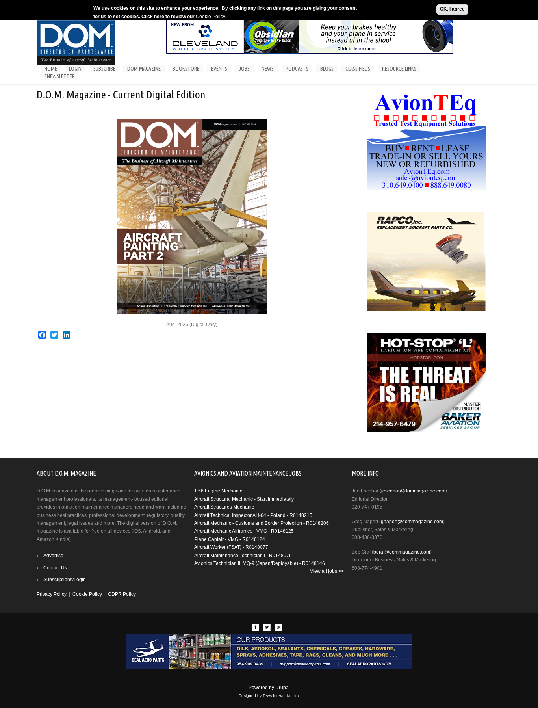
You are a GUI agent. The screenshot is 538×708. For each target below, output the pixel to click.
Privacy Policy (52, 594)
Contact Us (55, 567)
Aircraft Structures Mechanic (224, 507)
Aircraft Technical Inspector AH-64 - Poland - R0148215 (253, 515)
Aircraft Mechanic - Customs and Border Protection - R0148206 (261, 523)
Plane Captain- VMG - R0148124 (229, 539)
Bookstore (186, 68)
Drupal (282, 687)
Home (51, 68)
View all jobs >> (327, 571)
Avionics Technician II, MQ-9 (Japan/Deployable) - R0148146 (259, 563)
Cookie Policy (210, 16)
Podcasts (297, 68)
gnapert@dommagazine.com (412, 521)
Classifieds (357, 68)
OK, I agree (452, 9)
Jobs (244, 68)
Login (75, 68)
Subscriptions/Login (64, 579)
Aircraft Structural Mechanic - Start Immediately (244, 499)
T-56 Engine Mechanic (218, 491)
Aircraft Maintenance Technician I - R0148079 (243, 555)
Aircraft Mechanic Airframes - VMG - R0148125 (244, 531)
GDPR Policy (122, 594)
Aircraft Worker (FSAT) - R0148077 (231, 547)
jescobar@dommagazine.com (413, 491)
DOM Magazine (144, 68)
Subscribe (104, 68)
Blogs (327, 68)
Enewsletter (60, 76)
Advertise (53, 555)
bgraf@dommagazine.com (401, 552)
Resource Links (399, 68)
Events (219, 68)
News (268, 68)
